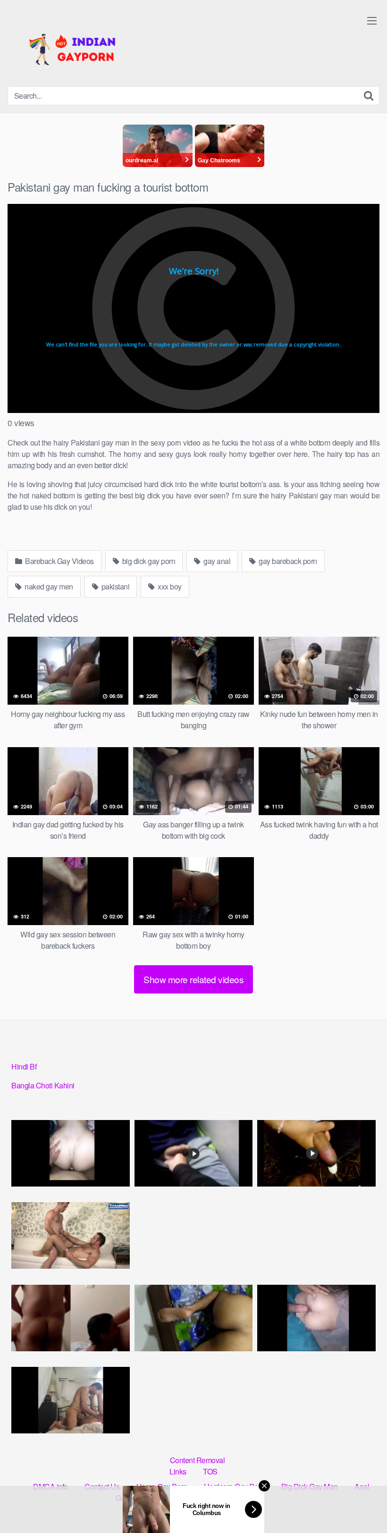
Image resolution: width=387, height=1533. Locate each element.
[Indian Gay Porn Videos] (78, 47)
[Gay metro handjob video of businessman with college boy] (194, 1153)
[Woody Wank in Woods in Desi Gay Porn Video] (316, 1153)
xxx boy (169, 586)
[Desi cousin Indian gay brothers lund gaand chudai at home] (70, 1235)
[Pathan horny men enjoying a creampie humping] (316, 1318)
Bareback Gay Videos (59, 561)
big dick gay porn (147, 561)
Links (177, 1471)
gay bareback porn (287, 561)
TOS (210, 1471)
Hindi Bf (23, 1066)
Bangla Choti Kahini (43, 1085)
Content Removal (197, 1460)
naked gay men (48, 586)
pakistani (114, 586)
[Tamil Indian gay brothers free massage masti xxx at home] (70, 1153)
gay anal (216, 561)
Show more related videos (193, 979)
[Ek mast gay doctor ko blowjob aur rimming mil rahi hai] (70, 1318)
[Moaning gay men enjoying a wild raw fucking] (70, 1400)
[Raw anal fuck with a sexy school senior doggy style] (194, 1318)
